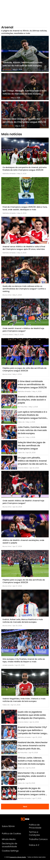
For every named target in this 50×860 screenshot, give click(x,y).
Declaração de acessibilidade (9, 845)
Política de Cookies (11, 833)
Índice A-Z (34, 845)
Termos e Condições (34, 833)
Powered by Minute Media (17, 857)
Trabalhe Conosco (38, 839)
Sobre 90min (8, 826)
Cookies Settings (10, 850)
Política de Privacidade (35, 826)
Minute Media (9, 839)
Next (25, 806)
